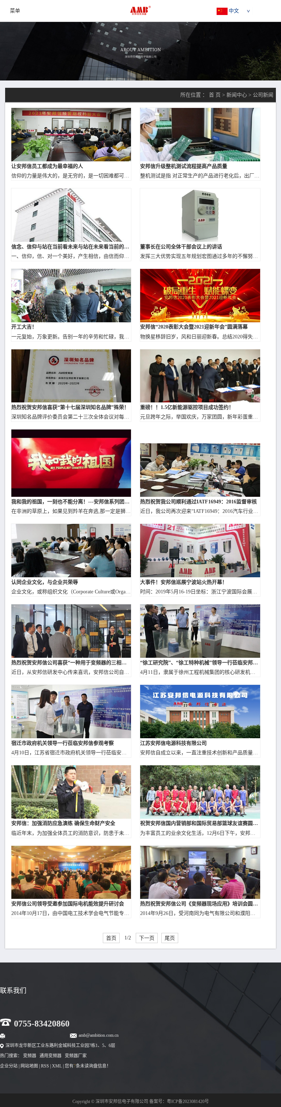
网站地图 (29, 1066)
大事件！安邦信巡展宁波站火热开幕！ (183, 582)
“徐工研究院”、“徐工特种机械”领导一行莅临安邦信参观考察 (200, 662)
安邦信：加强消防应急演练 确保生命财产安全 (63, 823)
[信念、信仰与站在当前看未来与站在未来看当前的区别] (71, 215)
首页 (111, 938)
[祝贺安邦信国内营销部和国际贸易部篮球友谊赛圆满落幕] (200, 792)
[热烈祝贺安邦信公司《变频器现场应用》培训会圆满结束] (200, 872)
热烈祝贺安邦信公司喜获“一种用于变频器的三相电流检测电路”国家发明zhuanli (71, 662)
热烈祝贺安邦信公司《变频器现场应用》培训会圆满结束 (200, 904)
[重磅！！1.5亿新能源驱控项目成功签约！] (200, 376)
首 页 (215, 95)
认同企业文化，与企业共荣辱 (44, 582)
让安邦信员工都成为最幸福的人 (47, 166)
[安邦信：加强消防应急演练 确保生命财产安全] (71, 792)
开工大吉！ (24, 327)
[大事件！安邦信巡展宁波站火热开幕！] (200, 550)
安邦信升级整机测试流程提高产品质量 (183, 166)
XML (57, 1066)
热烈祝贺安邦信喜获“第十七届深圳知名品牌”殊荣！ (70, 407)
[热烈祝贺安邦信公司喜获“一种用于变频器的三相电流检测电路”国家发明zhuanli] (71, 631)
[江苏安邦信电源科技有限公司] (200, 711)
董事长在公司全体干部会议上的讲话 (181, 246)
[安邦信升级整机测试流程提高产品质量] (200, 134)
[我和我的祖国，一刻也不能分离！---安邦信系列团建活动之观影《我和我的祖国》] (71, 463)
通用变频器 (50, 1055)
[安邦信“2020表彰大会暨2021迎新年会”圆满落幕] (200, 295)
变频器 (29, 1055)
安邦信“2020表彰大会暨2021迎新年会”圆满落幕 (194, 327)
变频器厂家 (76, 1055)
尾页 (170, 938)
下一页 (146, 938)
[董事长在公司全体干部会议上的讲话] (200, 215)
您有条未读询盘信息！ (88, 1066)
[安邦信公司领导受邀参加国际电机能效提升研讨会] (71, 872)
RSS (45, 1066)
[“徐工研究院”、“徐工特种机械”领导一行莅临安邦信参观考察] (200, 631)
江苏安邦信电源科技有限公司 (173, 743)
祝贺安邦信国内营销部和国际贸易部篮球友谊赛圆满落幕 (200, 823)
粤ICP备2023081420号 (188, 1101)
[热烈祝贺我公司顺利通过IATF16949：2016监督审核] (200, 470)
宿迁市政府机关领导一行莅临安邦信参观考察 (62, 743)
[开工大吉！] (71, 295)
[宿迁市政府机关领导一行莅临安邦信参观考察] (71, 711)
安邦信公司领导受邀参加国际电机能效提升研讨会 (67, 904)
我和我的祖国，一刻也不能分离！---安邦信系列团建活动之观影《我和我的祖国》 (71, 501)
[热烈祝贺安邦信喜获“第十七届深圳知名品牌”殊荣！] (71, 376)
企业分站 (9, 1066)
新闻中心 (236, 95)
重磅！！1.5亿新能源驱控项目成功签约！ (187, 407)
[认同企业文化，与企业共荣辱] (71, 550)
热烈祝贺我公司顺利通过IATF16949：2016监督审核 (198, 501)
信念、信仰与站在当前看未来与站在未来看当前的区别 (71, 246)
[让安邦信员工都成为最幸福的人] (71, 134)
